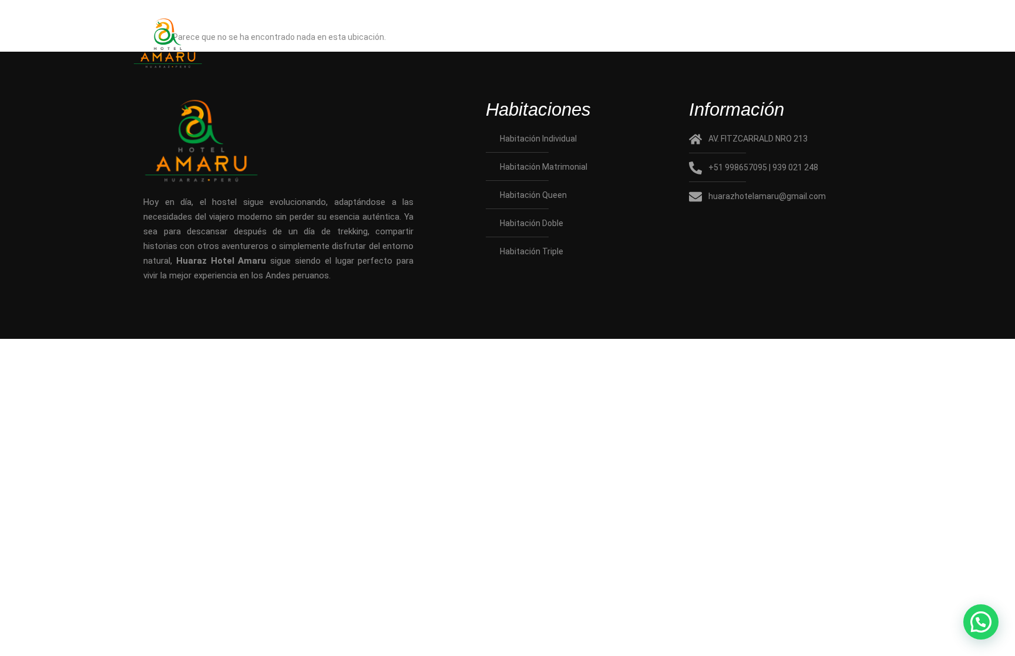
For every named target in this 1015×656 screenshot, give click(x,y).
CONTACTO (819, 45)
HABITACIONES (565, 45)
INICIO (343, 45)
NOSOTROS (442, 45)
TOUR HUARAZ (698, 45)
